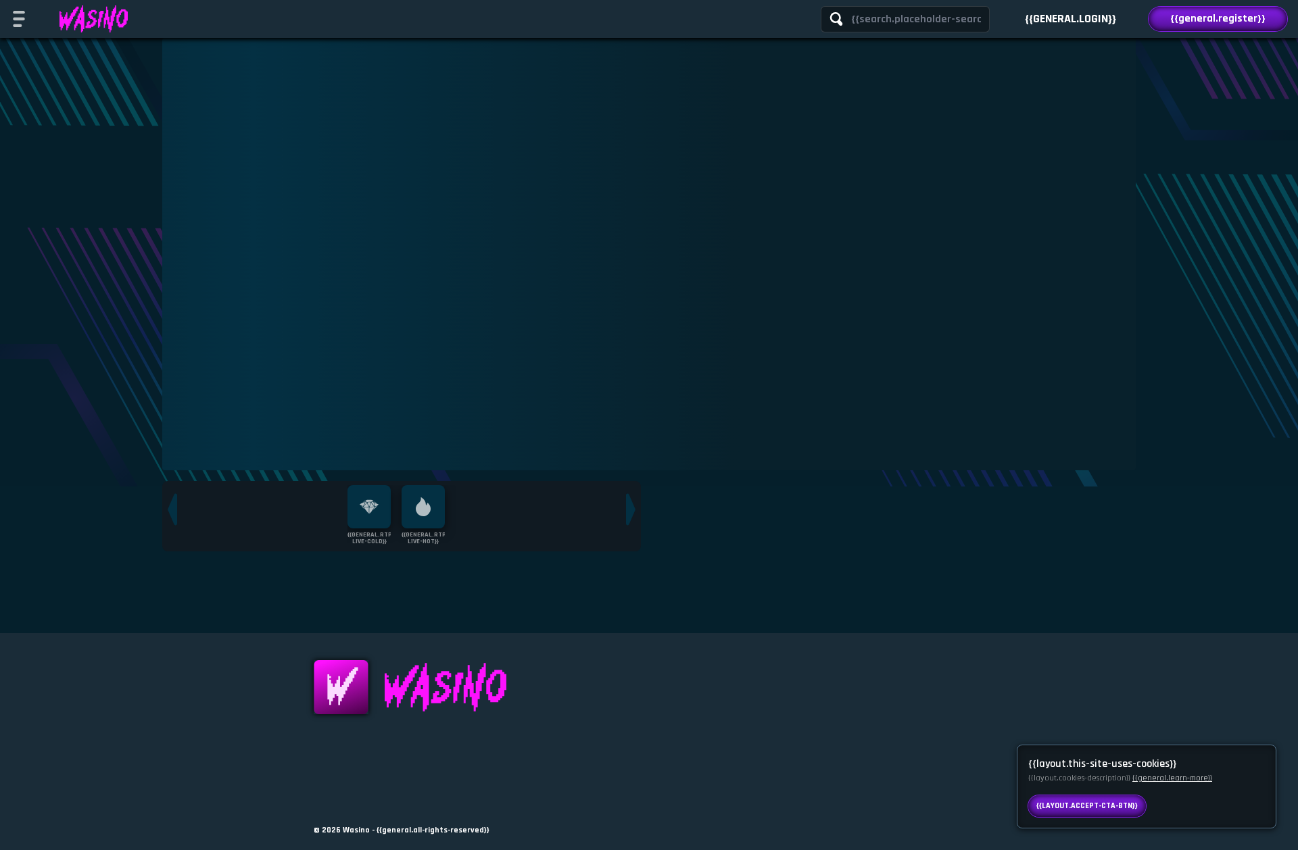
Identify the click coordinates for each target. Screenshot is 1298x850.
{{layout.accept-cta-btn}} (1087, 806)
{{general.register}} (1218, 18)
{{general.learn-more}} (1172, 778)
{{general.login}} (1070, 18)
